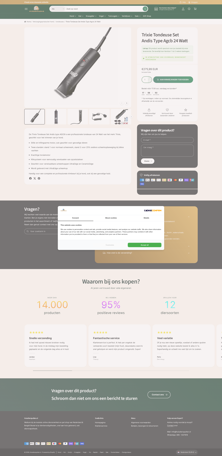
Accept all (145, 245)
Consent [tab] (75, 218)
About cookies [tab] (111, 218)
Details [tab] (146, 218)
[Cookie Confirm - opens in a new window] (152, 210)
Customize (110, 245)
